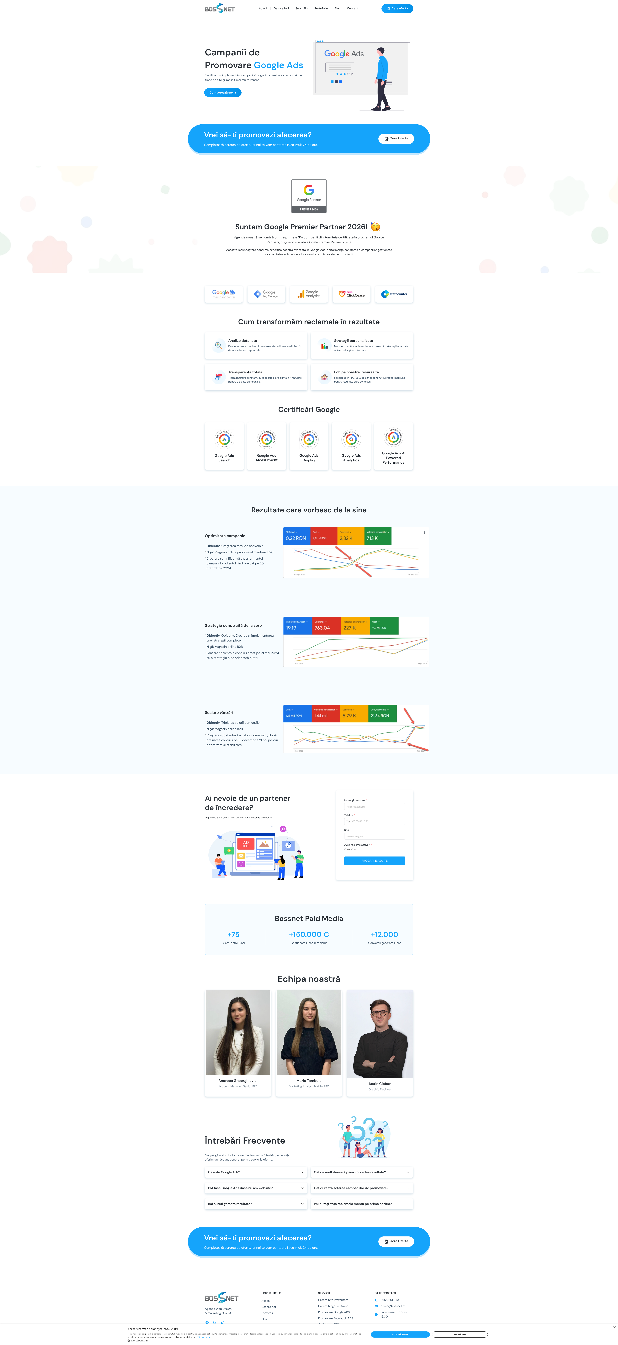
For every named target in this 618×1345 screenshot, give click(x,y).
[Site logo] (220, 8)
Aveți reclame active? (357, 844)
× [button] (614, 1327)
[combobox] (347, 821)
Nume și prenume (354, 800)
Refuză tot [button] (460, 1334)
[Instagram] (215, 1322)
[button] (244, 1341)
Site (346, 830)
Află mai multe (203, 1337)
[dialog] (309, 1334)
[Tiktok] (223, 1322)
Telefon (348, 815)
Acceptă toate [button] (400, 1334)
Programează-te (375, 861)
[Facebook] (207, 1322)
